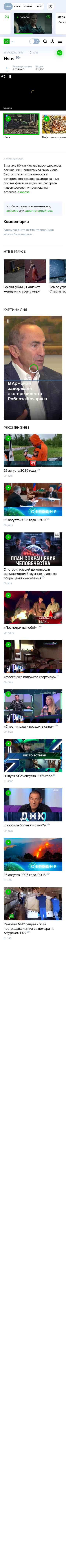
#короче (23, 192)
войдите (12, 210)
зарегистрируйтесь (38, 210)
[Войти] (52, 41)
